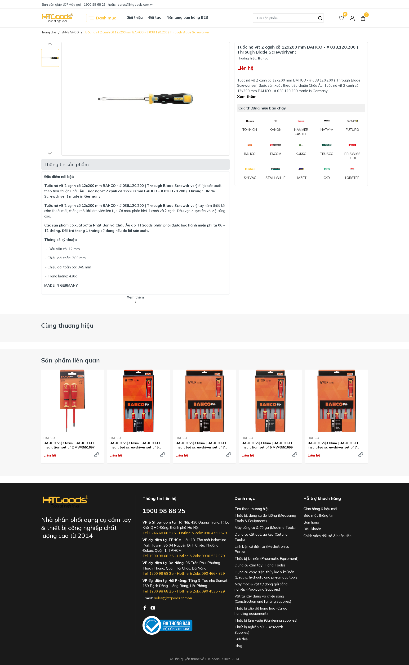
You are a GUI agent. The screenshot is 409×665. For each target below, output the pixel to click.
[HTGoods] (57, 18)
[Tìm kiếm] (320, 17)
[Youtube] (153, 607)
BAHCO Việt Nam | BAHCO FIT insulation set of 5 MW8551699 (267, 445)
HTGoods (145, 225)
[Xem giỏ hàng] (362, 18)
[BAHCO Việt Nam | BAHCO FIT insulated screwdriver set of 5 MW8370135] (138, 401)
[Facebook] (145, 607)
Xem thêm (246, 96)
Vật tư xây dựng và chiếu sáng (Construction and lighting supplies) (263, 599)
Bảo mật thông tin (318, 515)
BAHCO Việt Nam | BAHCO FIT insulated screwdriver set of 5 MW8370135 (135, 445)
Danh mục (106, 17)
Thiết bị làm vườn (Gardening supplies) (266, 620)
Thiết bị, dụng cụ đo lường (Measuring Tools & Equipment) (265, 518)
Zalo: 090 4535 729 (209, 591)
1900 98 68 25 (95, 4)
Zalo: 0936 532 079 (209, 556)
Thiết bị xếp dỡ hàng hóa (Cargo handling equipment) (261, 611)
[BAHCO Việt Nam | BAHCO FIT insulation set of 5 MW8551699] (270, 401)
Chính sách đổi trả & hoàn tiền (327, 536)
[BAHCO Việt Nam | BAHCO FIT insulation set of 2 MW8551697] (72, 401)
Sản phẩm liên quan (70, 360)
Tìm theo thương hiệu (252, 509)
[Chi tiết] (96, 454)
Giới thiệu (134, 17)
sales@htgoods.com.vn (136, 4)
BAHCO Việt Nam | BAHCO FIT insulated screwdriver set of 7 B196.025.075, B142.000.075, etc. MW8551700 (334, 445)
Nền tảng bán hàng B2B (187, 17)
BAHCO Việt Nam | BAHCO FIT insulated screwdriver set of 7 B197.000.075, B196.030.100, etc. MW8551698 (202, 445)
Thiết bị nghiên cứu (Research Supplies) (259, 630)
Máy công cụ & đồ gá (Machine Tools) (265, 527)
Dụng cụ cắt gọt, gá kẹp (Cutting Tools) (261, 537)
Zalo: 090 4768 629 (211, 533)
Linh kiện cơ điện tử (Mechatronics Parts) (262, 549)
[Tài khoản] (352, 18)
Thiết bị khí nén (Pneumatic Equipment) (267, 558)
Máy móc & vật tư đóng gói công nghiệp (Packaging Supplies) (261, 587)
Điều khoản (312, 529)
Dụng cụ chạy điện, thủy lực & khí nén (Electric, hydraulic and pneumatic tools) (267, 575)
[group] (146, 98)
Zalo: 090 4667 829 (209, 573)
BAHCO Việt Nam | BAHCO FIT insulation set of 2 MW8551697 (69, 445)
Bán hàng (311, 522)
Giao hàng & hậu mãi (320, 509)
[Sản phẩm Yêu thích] (341, 18)
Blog (238, 646)
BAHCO (49, 438)
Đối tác (154, 17)
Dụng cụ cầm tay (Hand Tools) (260, 565)
